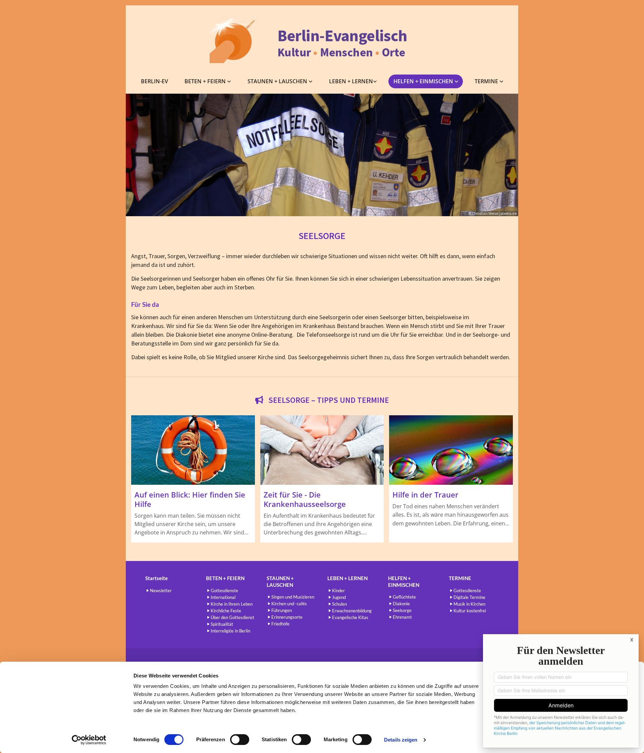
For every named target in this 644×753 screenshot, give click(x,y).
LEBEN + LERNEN (351, 81)
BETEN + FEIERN (205, 81)
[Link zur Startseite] (322, 39)
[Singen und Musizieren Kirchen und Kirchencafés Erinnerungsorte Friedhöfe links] (311, 81)
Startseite (156, 578)
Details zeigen (400, 740)
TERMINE (487, 81)
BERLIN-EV (154, 81)
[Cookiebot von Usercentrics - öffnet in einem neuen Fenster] (89, 740)
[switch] (239, 739)
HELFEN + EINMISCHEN (423, 81)
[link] (207, 81)
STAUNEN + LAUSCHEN (278, 81)
